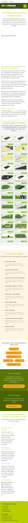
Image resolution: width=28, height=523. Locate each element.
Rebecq (18, 360)
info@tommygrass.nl (7, 511)
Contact (12, 1)
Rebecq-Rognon (12, 364)
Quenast (7, 360)
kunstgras (14, 111)
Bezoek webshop (12, 406)
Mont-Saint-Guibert (12, 353)
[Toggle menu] (25, 5)
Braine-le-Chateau (12, 356)
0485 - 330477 (4, 1)
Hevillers (12, 349)
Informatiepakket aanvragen (13, 386)
